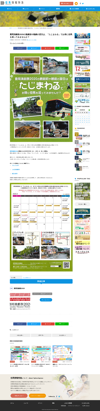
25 (80, 122)
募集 (59, 8)
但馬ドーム (85, 195)
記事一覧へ (41, 335)
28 (86, 122)
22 (89, 120)
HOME (10, 28)
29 (89, 122)
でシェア (20, 48)
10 (78, 118)
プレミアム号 (15, 165)
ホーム (10, 8)
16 (75, 120)
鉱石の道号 (14, 173)
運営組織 (63, 405)
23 (75, 122)
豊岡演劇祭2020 (14, 151)
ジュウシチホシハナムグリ (86, 159)
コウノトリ (78, 195)
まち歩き (85, 187)
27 (84, 122)
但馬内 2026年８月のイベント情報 (86, 144)
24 (78, 122)
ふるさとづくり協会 (32, 39)
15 (89, 118)
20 (84, 120)
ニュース (26, 8)
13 (84, 118)
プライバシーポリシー (74, 405)
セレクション (79, 187)
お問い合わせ (86, 405)
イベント (42, 8)
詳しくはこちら (45, 299)
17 (78, 120)
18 (80, 120)
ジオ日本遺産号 (16, 169)
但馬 (77, 198)
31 (78, 124)
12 (82, 118)
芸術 (77, 190)
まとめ (77, 184)
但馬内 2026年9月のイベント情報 (86, 151)
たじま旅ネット (27, 277)
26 (82, 122)
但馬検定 (81, 198)
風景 (82, 184)
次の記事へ (62, 335)
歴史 (81, 190)
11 (80, 118)
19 (82, 120)
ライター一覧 (81, 204)
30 (75, 124)
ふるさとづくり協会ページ (36, 395)
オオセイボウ (85, 166)
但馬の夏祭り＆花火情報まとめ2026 (86, 136)
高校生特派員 (79, 192)
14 (86, 118)
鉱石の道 (85, 192)
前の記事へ (20, 335)
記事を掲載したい (67, 3)
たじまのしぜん (91, 8)
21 (86, 120)
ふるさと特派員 (75, 8)
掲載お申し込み (18, 395)
